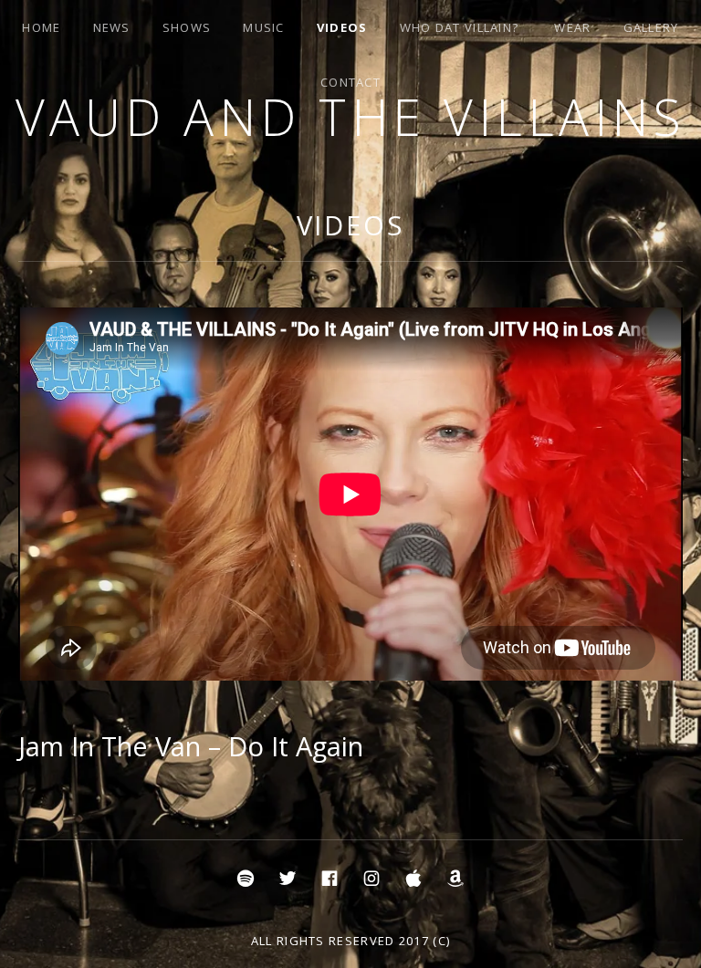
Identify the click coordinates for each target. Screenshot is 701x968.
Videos (342, 27)
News (112, 27)
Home (41, 27)
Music (264, 27)
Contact (350, 82)
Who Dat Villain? (459, 27)
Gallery (651, 27)
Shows (187, 27)
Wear (572, 27)
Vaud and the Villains (351, 116)
